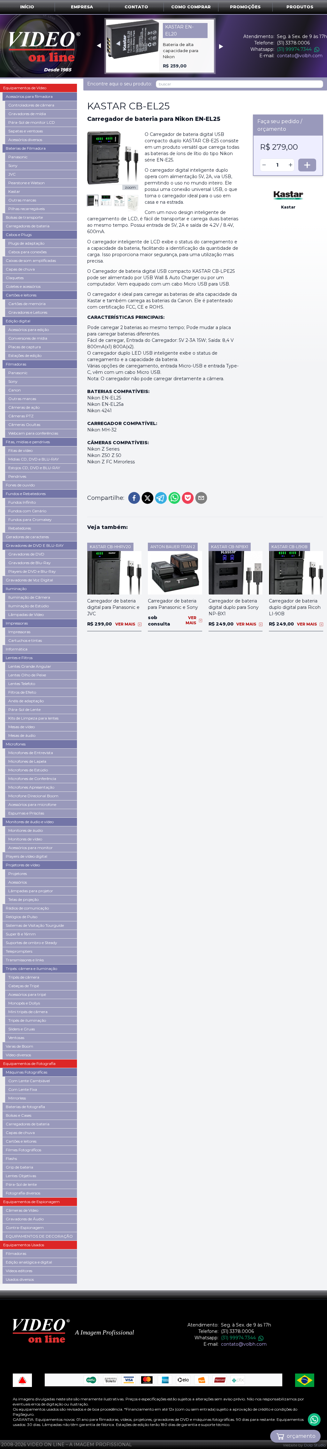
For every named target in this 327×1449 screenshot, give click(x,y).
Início (27, 6)
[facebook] (134, 498)
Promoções (245, 6)
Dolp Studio (315, 1445)
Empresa (82, 6)
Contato (136, 6)
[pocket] (188, 498)
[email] (201, 498)
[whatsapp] (174, 498)
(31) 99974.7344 (294, 49)
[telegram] (161, 498)
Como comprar (191, 6)
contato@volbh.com (300, 56)
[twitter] (147, 498)
